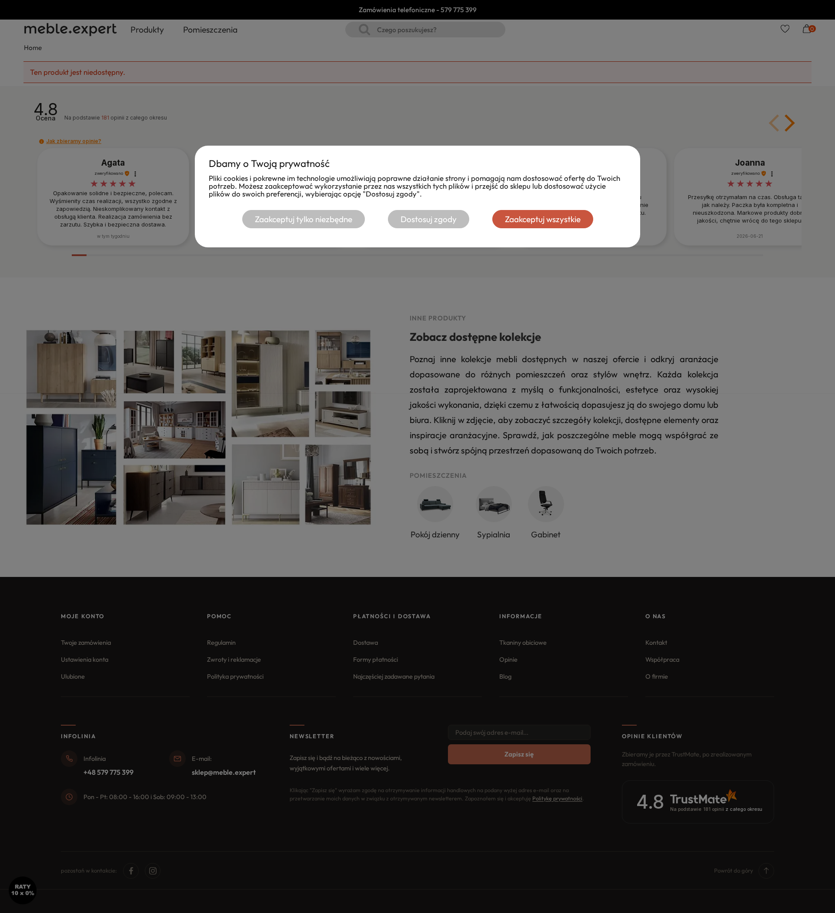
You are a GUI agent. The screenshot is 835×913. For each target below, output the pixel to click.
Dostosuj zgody (429, 219)
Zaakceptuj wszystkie (543, 219)
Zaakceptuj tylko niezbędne (303, 219)
